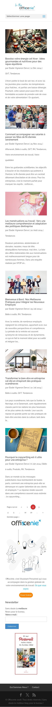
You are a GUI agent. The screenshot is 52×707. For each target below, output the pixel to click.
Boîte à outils (21, 149)
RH (34, 149)
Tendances (15, 73)
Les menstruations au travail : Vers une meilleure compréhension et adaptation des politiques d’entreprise (26, 224)
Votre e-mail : (11, 615)
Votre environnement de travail (19, 155)
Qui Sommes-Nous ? (19, 687)
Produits (16, 469)
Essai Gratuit (26, 595)
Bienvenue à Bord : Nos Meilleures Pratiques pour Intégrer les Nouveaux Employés (24, 302)
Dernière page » (13, 517)
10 (25, 513)
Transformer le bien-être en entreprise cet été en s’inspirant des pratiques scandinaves (25, 381)
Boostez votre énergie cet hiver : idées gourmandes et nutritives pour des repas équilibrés (25, 61)
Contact (35, 687)
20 (31, 513)
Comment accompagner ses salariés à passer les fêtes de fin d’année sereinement (25, 137)
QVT (7, 73)
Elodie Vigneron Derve (19, 68)
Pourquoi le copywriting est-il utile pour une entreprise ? (23, 458)
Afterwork (9, 149)
